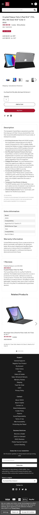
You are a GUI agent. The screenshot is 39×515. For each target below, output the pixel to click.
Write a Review (21, 25)
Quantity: (6, 96)
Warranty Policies (19, 380)
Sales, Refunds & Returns (19, 377)
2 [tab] (18, 351)
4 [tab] (21, 351)
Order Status (19, 369)
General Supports (19, 361)
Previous (3, 80)
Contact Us (19, 405)
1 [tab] (16, 351)
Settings (5, 512)
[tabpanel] (19, 323)
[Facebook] (5, 116)
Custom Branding (19, 444)
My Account (19, 366)
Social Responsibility (19, 416)
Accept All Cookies (28, 512)
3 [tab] (19, 351)
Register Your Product (19, 363)
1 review (13, 25)
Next (36, 80)
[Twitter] (8, 116)
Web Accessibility (19, 421)
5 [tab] (22, 351)
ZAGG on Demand (19, 436)
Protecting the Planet (19, 424)
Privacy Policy (19, 390)
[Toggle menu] (2, 4)
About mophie (19, 403)
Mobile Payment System (19, 442)
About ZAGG (19, 400)
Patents (19, 413)
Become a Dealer (19, 434)
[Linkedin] (11, 116)
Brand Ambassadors (19, 408)
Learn (19, 388)
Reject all (15, 512)
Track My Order (19, 385)
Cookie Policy (19, 411)
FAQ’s (19, 371)
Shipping (19, 382)
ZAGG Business (19, 439)
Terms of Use (19, 419)
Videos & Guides (19, 374)
